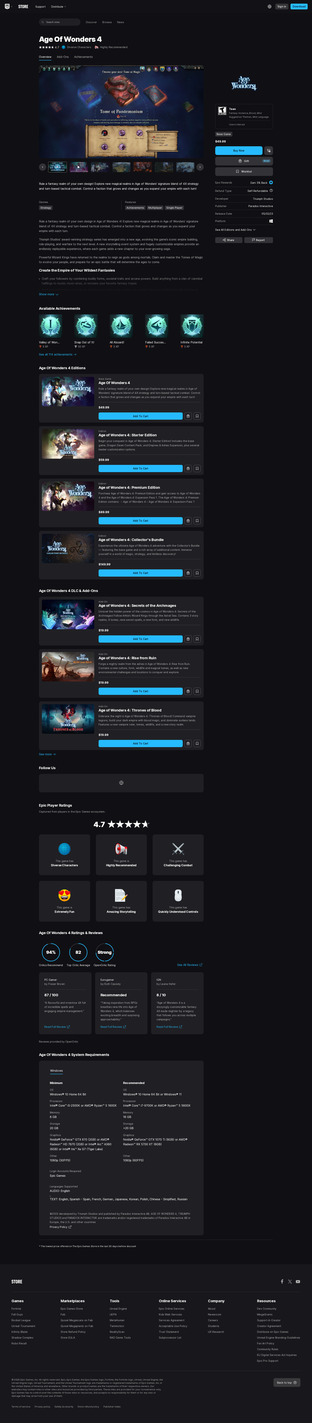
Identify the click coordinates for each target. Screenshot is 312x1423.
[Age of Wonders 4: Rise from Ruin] (68, 666)
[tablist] (121, 1070)
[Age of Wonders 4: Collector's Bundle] (68, 548)
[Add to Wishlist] (197, 416)
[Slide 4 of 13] (121, 167)
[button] (121, 294)
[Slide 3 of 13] (100, 167)
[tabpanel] (121, 1118)
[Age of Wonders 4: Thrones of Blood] (68, 719)
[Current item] (57, 167)
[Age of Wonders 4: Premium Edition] (68, 496)
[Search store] (43, 22)
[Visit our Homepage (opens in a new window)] (121, 783)
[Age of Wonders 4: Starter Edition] (68, 444)
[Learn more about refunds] (271, 191)
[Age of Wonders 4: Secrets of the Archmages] (68, 614)
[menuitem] (91, 22)
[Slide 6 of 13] (164, 167)
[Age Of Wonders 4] (68, 391)
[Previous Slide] (42, 167)
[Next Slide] (200, 167)
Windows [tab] (56, 1070)
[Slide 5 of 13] (142, 167)
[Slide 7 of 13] (185, 167)
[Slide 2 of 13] (79, 167)
